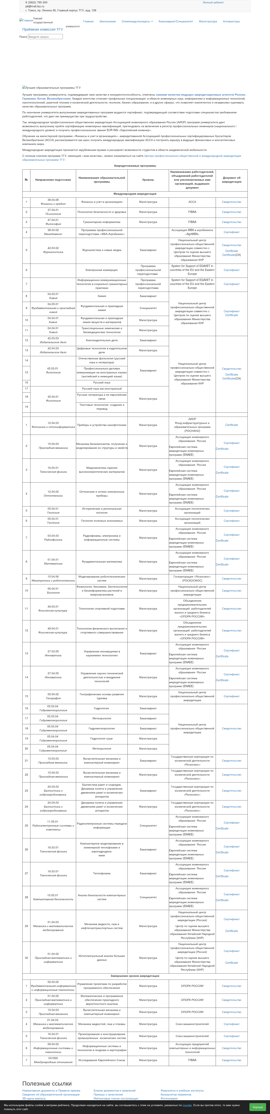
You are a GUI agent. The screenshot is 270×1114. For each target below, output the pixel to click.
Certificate (231, 251)
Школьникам (108, 21)
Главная (88, 21)
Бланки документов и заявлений (115, 1090)
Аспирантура (231, 21)
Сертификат (232, 232)
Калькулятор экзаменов (176, 1094)
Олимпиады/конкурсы (136, 21)
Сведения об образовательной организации (51, 1094)
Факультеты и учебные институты (182, 1090)
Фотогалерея (169, 1098)
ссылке (187, 1105)
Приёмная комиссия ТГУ (42, 29)
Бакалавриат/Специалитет (176, 21)
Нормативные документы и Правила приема (51, 1090)
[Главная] (26, 20)
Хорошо (258, 1107)
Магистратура (208, 21)
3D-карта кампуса (33, 1098)
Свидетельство (231, 202)
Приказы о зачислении (108, 1094)
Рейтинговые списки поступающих (116, 1098)
